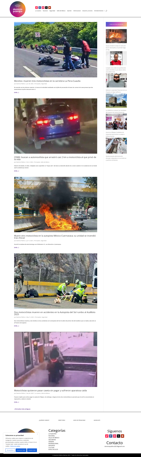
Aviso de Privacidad (79, 420)
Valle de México (61, 11)
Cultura (51, 447)
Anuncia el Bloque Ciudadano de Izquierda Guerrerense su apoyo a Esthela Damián (115, 134)
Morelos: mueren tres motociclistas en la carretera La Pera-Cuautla (47, 80)
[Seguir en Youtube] (49, 7)
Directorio (61, 420)
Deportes (51, 445)
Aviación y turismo (87, 11)
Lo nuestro (38, 11)
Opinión (69, 11)
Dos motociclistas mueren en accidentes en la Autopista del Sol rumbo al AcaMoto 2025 (54, 313)
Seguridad (52, 11)
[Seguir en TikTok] (36, 7)
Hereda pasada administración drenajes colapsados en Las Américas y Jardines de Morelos (116, 158)
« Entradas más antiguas (22, 409)
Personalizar (10, 450)
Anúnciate (97, 420)
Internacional (77, 11)
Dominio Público (20, 83)
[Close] (37, 434)
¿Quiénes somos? (44, 420)
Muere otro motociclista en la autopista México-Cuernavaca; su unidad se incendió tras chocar (55, 236)
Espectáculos (53, 449)
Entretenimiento (98, 11)
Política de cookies (15, 446)
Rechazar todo (21, 450)
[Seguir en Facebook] (40, 7)
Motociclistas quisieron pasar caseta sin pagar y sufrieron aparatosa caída (50, 390)
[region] (21, 443)
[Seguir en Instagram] (43, 7)
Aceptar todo (32, 450)
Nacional (45, 11)
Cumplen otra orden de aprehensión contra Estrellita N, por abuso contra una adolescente (116, 70)
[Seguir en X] (46, 7)
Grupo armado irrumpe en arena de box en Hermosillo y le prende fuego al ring (116, 47)
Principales (38, 83)
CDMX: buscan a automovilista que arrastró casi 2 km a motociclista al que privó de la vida (55, 158)
